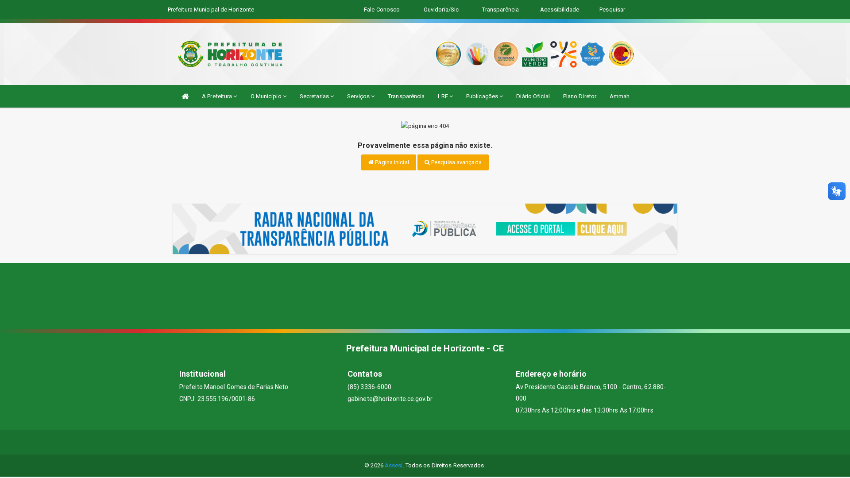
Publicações (482, 96)
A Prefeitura (217, 96)
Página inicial (391, 162)
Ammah (620, 96)
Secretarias (315, 96)
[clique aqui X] (414, 442)
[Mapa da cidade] (425, 296)
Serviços (359, 96)
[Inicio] (185, 96)
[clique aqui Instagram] (457, 442)
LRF (443, 96)
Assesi (394, 465)
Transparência (406, 96)
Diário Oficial (532, 96)
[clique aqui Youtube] (436, 442)
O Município (267, 96)
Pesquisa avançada (456, 162)
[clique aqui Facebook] (393, 442)
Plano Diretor (579, 96)
